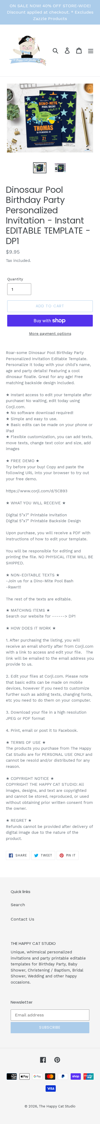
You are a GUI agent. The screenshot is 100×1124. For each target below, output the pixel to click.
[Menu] (91, 51)
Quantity (15, 279)
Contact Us (22, 919)
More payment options (50, 333)
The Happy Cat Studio (57, 1106)
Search (18, 904)
